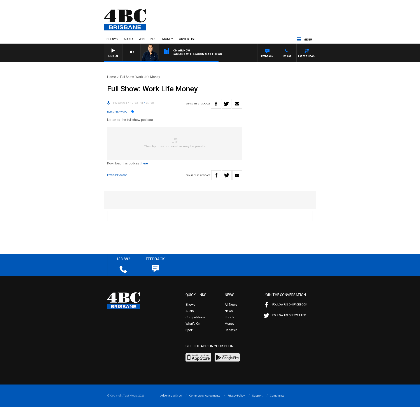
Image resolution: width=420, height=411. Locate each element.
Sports (229, 317)
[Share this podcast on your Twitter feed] (226, 104)
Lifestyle (231, 330)
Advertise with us (171, 395)
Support (257, 395)
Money (167, 39)
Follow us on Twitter (289, 315)
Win (142, 39)
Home (111, 77)
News (229, 311)
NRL (153, 39)
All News (231, 305)
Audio (128, 39)
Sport (190, 330)
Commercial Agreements (204, 395)
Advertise (187, 39)
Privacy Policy (236, 395)
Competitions (195, 317)
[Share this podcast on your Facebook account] (216, 104)
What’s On (193, 324)
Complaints (277, 395)
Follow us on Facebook (289, 304)
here (145, 163)
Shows (112, 39)
